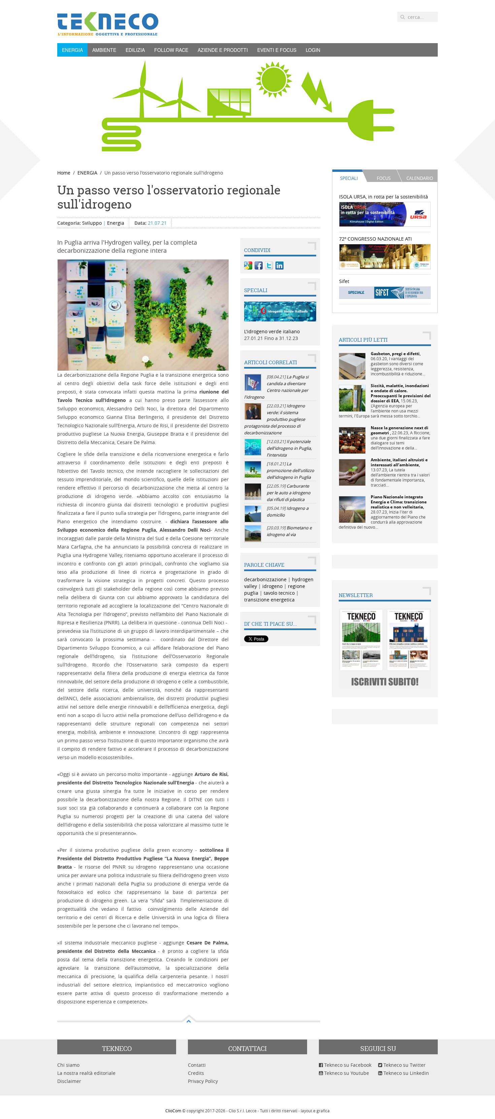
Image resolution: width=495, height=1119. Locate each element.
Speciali (349, 178)
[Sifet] (385, 292)
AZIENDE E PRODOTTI (223, 49)
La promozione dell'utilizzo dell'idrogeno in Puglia (290, 470)
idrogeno (272, 586)
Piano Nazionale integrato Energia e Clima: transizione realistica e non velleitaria (399, 502)
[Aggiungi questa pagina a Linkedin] (279, 265)
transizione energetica (269, 599)
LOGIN (313, 49)
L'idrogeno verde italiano (272, 331)
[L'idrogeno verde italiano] (280, 311)
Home (63, 172)
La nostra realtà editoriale (86, 1073)
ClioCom (173, 1110)
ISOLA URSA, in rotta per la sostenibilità (383, 196)
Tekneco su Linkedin (405, 1073)
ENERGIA (72, 49)
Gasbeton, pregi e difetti (395, 353)
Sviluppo (92, 223)
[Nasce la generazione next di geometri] (352, 440)
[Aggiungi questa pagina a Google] (248, 265)
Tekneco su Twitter (404, 1065)
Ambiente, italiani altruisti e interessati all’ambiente (399, 462)
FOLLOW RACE (171, 49)
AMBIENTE (104, 49)
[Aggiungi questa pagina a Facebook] (259, 265)
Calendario (419, 178)
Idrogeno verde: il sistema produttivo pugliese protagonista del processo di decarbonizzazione (274, 419)
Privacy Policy (203, 1081)
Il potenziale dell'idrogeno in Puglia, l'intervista (289, 448)
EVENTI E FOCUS (276, 49)
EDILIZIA (135, 49)
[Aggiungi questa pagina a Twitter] (269, 265)
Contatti (197, 1065)
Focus (384, 178)
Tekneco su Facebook (347, 1065)
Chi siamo (68, 1065)
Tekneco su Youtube (346, 1073)
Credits (196, 1073)
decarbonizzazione (265, 579)
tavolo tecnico (279, 593)
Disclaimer (69, 1081)
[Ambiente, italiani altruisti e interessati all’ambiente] (352, 472)
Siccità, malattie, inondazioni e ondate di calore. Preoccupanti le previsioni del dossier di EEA (401, 393)
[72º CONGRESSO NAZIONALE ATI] (385, 256)
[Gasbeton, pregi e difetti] (352, 366)
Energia (115, 223)
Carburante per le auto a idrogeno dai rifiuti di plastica (288, 492)
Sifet (344, 281)
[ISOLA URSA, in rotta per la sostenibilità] (385, 214)
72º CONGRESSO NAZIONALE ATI (375, 239)
